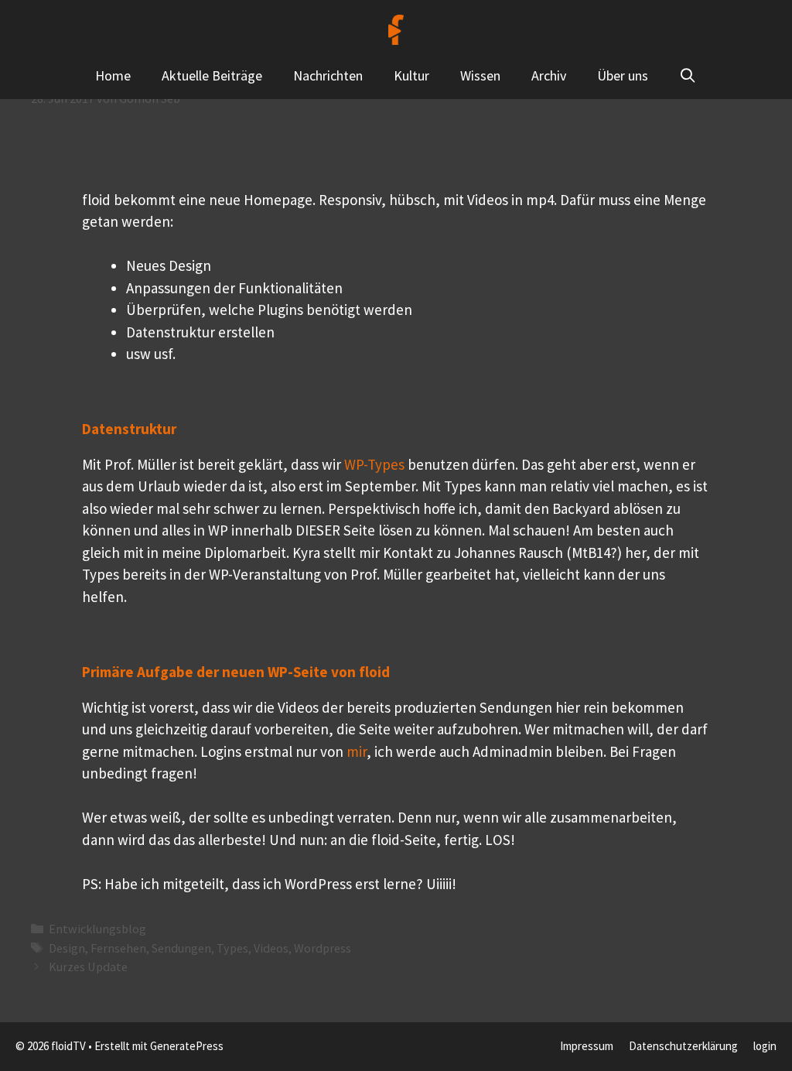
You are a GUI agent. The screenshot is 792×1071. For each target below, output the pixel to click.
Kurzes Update (88, 966)
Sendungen (181, 948)
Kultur (411, 75)
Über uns (622, 75)
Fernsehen (118, 948)
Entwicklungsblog (97, 928)
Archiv (548, 75)
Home (113, 75)
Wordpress (322, 948)
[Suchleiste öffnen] (688, 76)
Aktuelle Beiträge (212, 75)
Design (67, 948)
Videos (271, 948)
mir (356, 751)
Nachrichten (328, 75)
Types (232, 948)
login (765, 1045)
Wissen (480, 75)
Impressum (586, 1045)
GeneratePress (187, 1045)
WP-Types (374, 464)
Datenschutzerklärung (683, 1045)
